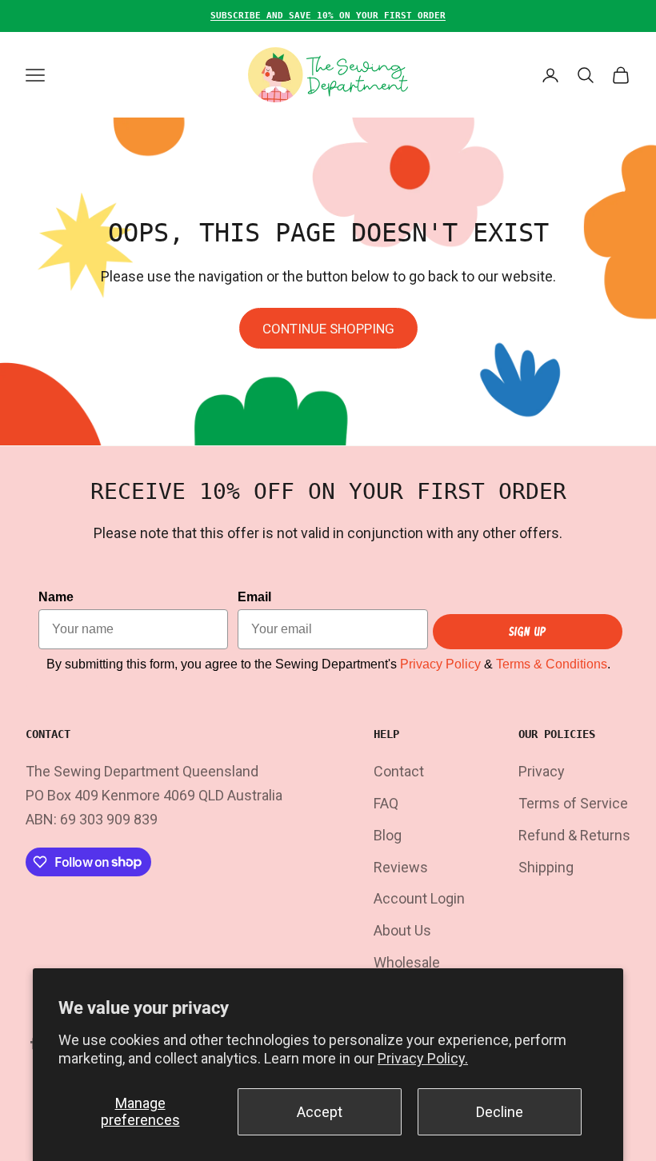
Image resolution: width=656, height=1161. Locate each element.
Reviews (401, 867)
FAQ (386, 803)
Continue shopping (328, 329)
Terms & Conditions (551, 664)
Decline (499, 1111)
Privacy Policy (440, 664)
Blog (388, 835)
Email (254, 597)
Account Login (419, 898)
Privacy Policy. (423, 1058)
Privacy (541, 771)
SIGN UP (527, 631)
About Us (402, 930)
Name (56, 597)
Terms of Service (573, 803)
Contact (399, 771)
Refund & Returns (574, 835)
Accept (319, 1111)
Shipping (546, 867)
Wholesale (407, 962)
